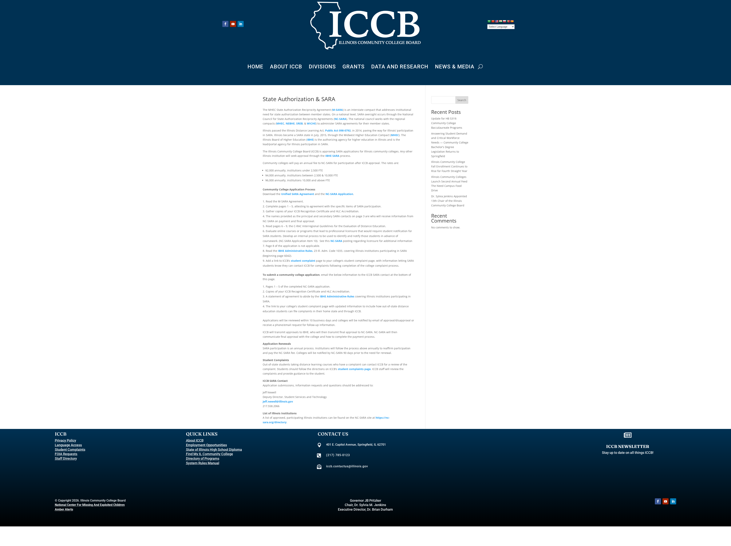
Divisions (322, 67)
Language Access (68, 445)
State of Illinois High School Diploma (214, 450)
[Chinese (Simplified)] (493, 21)
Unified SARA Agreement (297, 194)
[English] (496, 21)
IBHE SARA (332, 156)
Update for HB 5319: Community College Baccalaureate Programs (446, 123)
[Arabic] (489, 21)
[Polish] (504, 21)
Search (461, 100)
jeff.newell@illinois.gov (278, 401)
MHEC (280, 123)
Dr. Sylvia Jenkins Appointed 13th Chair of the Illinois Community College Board (449, 200)
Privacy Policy (65, 440)
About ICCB (286, 67)
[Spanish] (512, 21)
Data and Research (399, 67)
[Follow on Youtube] (233, 24)
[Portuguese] (508, 21)
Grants (353, 67)
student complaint (303, 260)
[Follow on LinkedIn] (241, 24)
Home (255, 67)
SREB (299, 123)
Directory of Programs (202, 458)
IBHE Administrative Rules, (296, 251)
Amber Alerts (64, 509)
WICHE (311, 123)
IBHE (310, 139)
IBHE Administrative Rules (337, 296)
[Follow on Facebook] (225, 24)
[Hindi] (500, 21)
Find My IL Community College (209, 454)
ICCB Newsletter (627, 446)
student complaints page (354, 369)
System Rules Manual (202, 463)
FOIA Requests (66, 454)
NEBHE (290, 123)
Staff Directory (66, 458)
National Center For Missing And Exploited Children (90, 505)
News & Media (454, 67)
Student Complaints (70, 450)
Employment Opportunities (206, 445)
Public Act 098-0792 (338, 130)
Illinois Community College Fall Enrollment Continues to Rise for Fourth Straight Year (449, 166)
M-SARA (337, 110)
